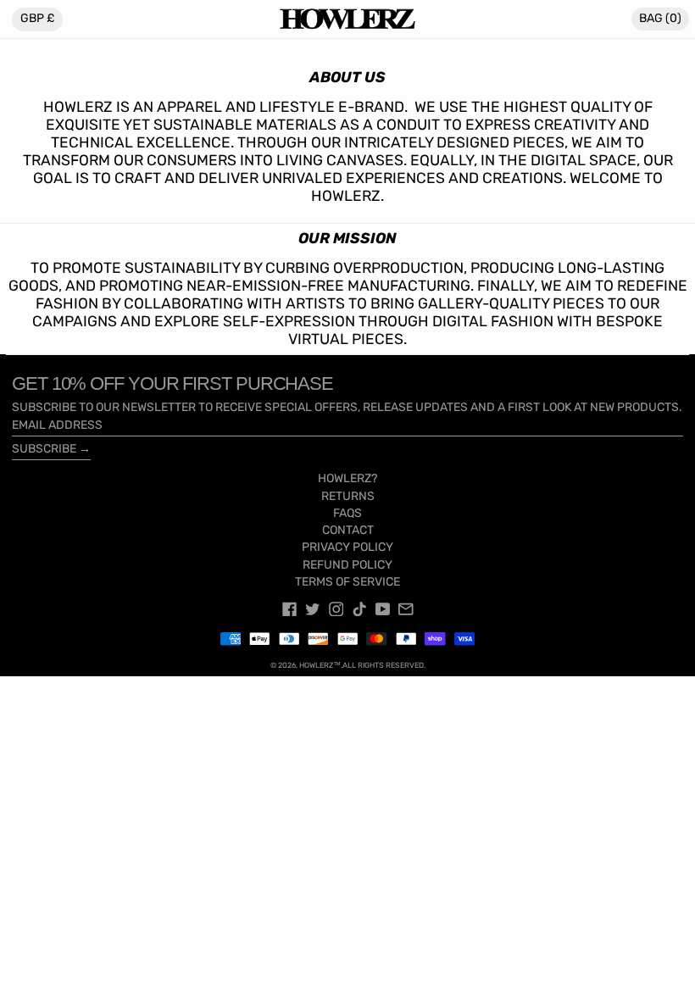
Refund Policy (347, 565)
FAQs (347, 513)
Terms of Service (347, 582)
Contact (348, 530)
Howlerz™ (320, 665)
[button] (660, 19)
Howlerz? (347, 478)
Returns (348, 496)
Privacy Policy (347, 547)
